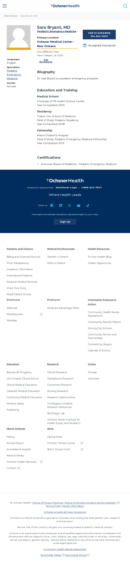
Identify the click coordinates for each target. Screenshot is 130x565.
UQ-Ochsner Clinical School (23, 378)
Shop (50, 428)
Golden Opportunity (99, 263)
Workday (12, 320)
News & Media (15, 455)
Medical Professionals (61, 248)
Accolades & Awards (18, 449)
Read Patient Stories (19, 294)
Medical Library (15, 403)
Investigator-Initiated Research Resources (59, 405)
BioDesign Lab (56, 413)
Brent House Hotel (58, 449)
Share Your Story (16, 288)
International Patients (19, 275)
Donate (92, 372)
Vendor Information (73, 506)
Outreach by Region (100, 344)
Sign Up (68, 221)
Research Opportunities (61, 397)
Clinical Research (57, 372)
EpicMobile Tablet (51, 555)
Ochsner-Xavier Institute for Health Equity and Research (63, 421)
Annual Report (15, 443)
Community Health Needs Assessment (103, 314)
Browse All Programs (19, 372)
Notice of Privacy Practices (48, 502)
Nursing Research (57, 391)
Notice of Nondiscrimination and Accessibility (90, 502)
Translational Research (60, 378)
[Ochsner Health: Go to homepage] (65, 5)
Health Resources (99, 248)
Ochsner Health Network (21, 461)
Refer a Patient (56, 263)
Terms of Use (53, 506)
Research (53, 364)
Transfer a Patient (57, 256)
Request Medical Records (22, 281)
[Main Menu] (5, 6)
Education (13, 364)
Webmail (12, 308)
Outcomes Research (59, 384)
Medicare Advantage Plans (63, 308)
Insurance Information (20, 269)
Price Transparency (18, 263)
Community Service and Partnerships (102, 336)
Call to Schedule (99, 34)
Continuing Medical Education (24, 397)
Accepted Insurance (102, 45)
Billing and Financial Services (23, 256)
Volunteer (93, 378)
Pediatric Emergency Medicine (56, 31)
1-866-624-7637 (91, 187)
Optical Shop (54, 436)
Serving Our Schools (100, 328)
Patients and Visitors (20, 248)
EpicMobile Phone (76, 555)
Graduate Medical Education (23, 391)
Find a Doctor (10, 16)
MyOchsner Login (66, 187)
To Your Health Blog (99, 256)
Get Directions (45, 61)
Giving (92, 364)
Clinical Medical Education (22, 384)
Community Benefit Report (104, 322)
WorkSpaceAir (15, 314)
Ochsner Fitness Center (61, 443)
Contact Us (13, 468)
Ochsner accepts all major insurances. (65, 512)
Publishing (13, 409)
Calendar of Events (99, 350)
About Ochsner (16, 428)
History (11, 436)
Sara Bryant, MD (29, 16)
